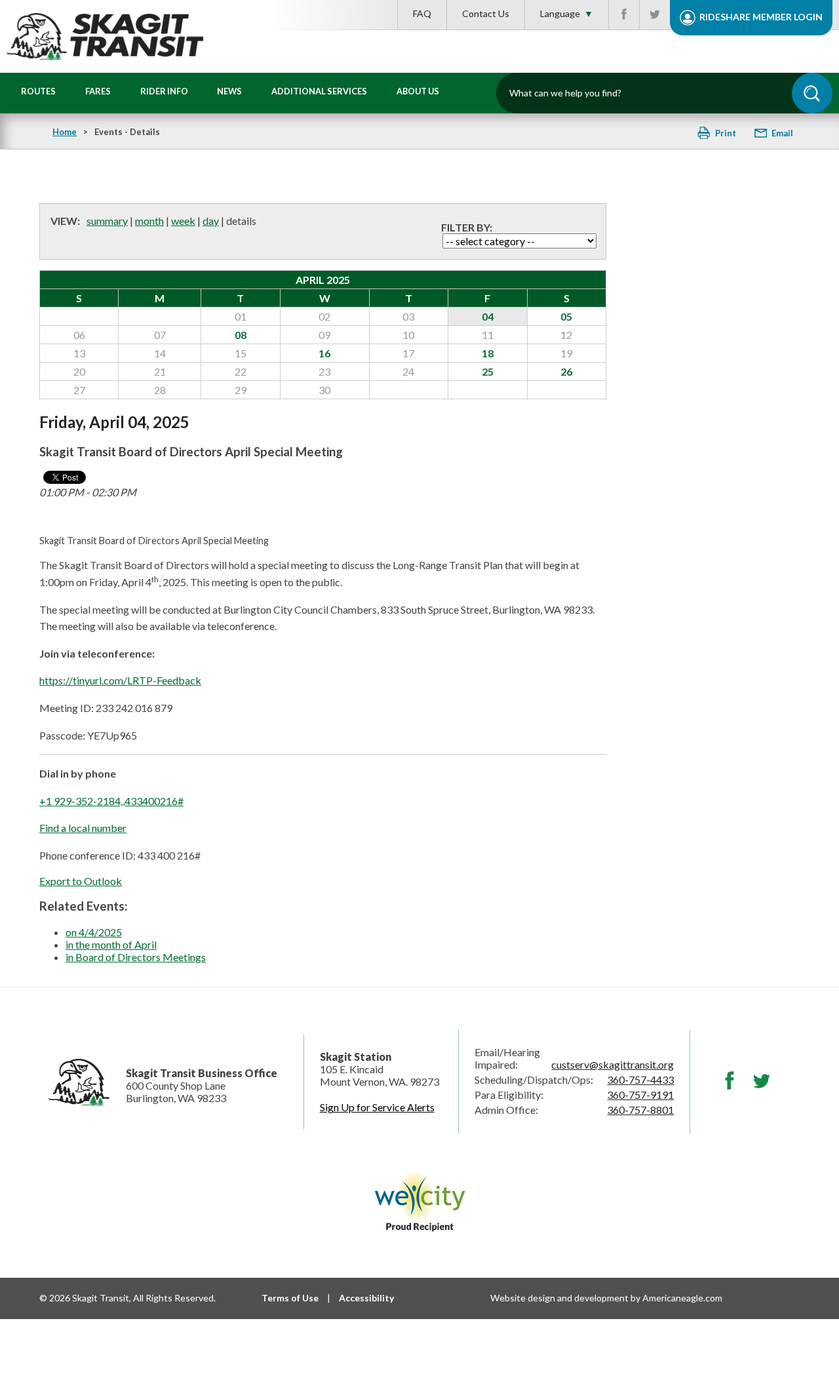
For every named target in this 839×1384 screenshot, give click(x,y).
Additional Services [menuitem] (319, 91)
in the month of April (111, 944)
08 (240, 334)
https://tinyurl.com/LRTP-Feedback (120, 680)
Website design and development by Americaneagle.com (606, 1297)
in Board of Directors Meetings (136, 957)
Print (725, 133)
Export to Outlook (80, 881)
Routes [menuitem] (38, 91)
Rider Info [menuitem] (164, 91)
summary (107, 220)
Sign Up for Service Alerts (377, 1107)
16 (324, 353)
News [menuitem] (229, 91)
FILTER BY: (466, 227)
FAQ (422, 13)
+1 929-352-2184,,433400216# (111, 801)
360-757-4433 (640, 1079)
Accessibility (366, 1297)
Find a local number (83, 827)
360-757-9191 (640, 1094)
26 (566, 371)
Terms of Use (290, 1297)
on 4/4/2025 (94, 932)
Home (64, 132)
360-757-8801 (640, 1109)
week (183, 220)
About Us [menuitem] (418, 91)
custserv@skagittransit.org (612, 1064)
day (211, 220)
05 (566, 316)
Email (781, 133)
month (149, 220)
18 (488, 353)
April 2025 (323, 279)
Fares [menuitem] (98, 91)
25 (488, 371)
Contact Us (485, 13)
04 (488, 316)
